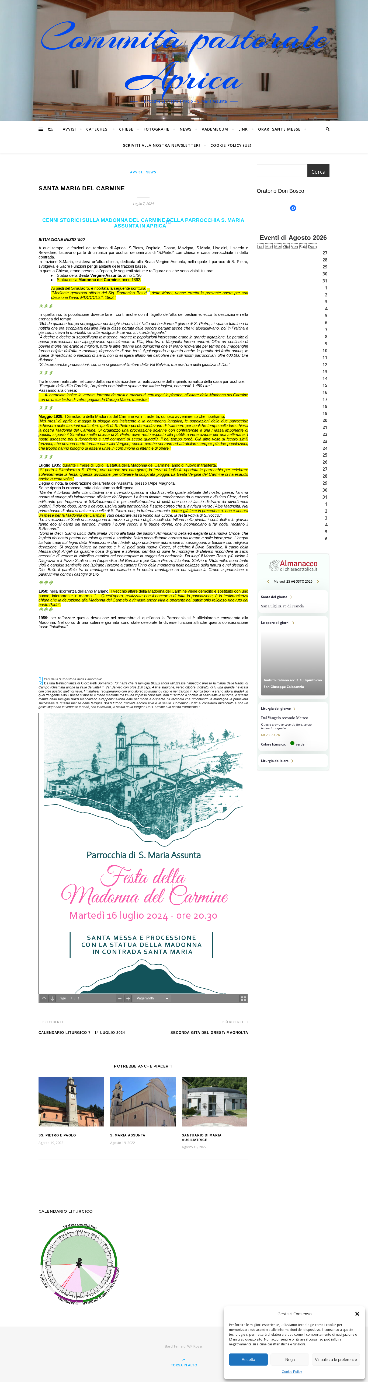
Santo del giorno (293, 601)
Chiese (126, 129)
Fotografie (156, 129)
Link (243, 129)
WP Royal (195, 1346)
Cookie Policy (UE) (230, 145)
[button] (357, 1314)
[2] (148, 290)
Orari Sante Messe (279, 129)
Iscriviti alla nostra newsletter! (160, 145)
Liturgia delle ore (293, 760)
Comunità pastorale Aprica (184, 57)
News (186, 129)
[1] (168, 222)
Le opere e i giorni (293, 657)
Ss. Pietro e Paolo (57, 1135)
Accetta (248, 1359)
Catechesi (97, 129)
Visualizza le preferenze (336, 1359)
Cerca (318, 171)
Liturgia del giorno (293, 726)
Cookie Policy (292, 1372)
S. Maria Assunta (127, 1135)
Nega (290, 1359)
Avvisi (69, 129)
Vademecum (215, 129)
